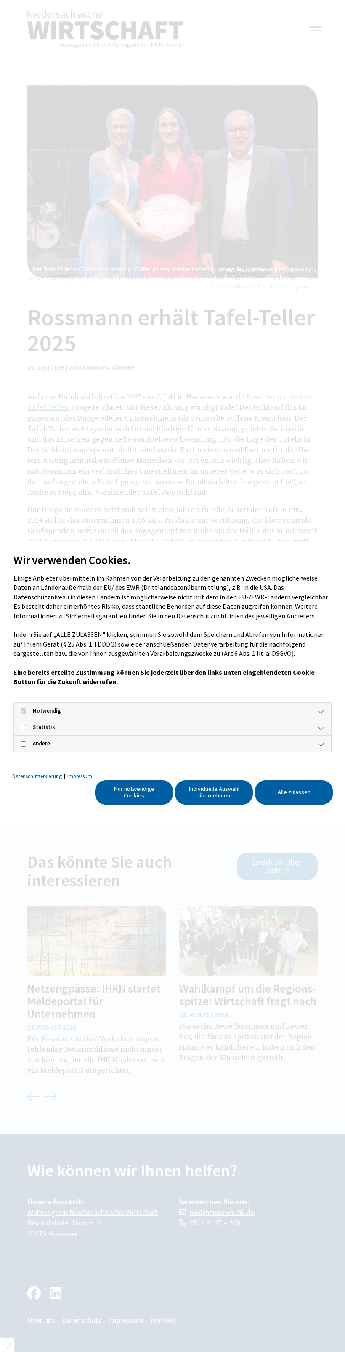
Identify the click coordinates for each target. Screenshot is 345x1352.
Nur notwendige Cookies (134, 792)
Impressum (79, 776)
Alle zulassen (294, 792)
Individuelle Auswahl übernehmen (214, 792)
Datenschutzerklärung (37, 776)
